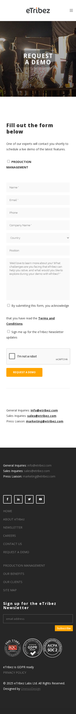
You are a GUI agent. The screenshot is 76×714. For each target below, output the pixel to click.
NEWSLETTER (12, 527)
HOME (7, 511)
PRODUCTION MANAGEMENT (24, 565)
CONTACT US (12, 544)
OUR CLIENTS (12, 582)
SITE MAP (10, 590)
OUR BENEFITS (13, 574)
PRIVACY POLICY (14, 672)
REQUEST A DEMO (16, 552)
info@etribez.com (44, 410)
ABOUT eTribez (13, 519)
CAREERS (9, 536)
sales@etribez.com (41, 416)
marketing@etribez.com (44, 421)
